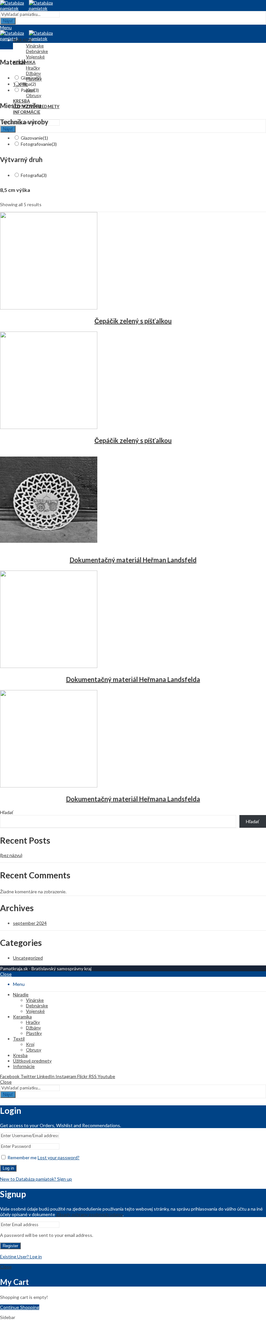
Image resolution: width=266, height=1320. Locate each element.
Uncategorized (28, 958)
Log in (8, 1168)
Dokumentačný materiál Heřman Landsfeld (133, 560)
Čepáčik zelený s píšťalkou (133, 321)
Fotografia (34, 175)
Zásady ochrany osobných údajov (89, 1214)
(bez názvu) (11, 855)
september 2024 (30, 923)
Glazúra (31, 78)
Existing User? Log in (21, 1256)
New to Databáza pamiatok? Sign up (36, 1179)
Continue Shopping (19, 1307)
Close (6, 974)
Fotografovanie (39, 144)
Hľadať (6, 812)
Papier (30, 90)
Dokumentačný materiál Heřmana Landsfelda (133, 679)
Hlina (28, 84)
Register (10, 1245)
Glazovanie (34, 138)
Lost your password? (58, 1157)
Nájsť (8, 21)
